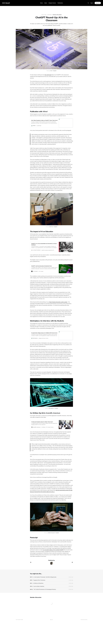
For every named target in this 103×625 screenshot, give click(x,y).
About (45, 3)
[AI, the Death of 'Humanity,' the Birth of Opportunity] (51, 577)
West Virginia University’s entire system (58, 302)
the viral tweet (48, 74)
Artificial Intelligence (57, 14)
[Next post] (72, 562)
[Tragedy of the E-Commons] (51, 580)
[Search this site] (88, 3)
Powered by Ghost (84, 619)
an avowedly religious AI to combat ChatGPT (53, 549)
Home (41, 3)
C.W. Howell (6, 3)
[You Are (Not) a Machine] (51, 586)
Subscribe (98, 3)
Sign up (51, 619)
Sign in (91, 3)
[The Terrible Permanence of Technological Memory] (51, 589)
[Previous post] (31, 562)
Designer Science (52, 3)
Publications (60, 3)
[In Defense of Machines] (51, 583)
